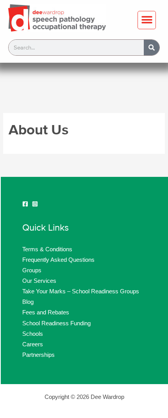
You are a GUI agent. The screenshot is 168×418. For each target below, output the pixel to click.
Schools (32, 334)
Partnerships (38, 355)
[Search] (151, 47)
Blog (28, 302)
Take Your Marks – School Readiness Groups (80, 291)
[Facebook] (25, 204)
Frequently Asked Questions (58, 260)
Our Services (39, 281)
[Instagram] (35, 204)
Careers (32, 344)
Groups (31, 270)
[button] (147, 20)
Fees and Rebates (45, 312)
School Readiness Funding (56, 323)
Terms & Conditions (47, 249)
